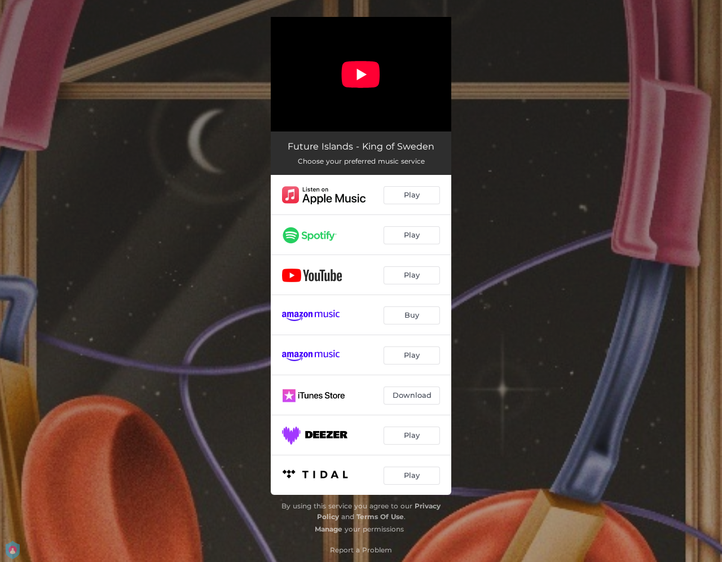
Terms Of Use (380, 516)
